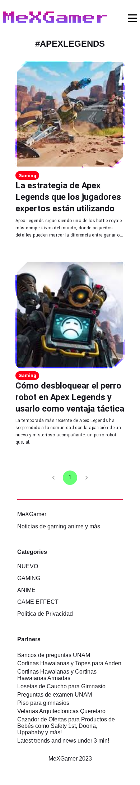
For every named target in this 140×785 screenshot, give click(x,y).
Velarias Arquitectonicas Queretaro (61, 711)
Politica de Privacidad (45, 614)
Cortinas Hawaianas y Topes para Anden (69, 663)
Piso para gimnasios (43, 703)
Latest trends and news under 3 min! (63, 741)
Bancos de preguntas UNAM (53, 655)
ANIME (26, 590)
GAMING (28, 578)
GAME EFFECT (38, 602)
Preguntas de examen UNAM (54, 695)
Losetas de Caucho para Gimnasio (61, 686)
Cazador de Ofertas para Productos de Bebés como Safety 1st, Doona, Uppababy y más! (66, 725)
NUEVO (27, 566)
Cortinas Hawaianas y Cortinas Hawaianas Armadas (57, 675)
